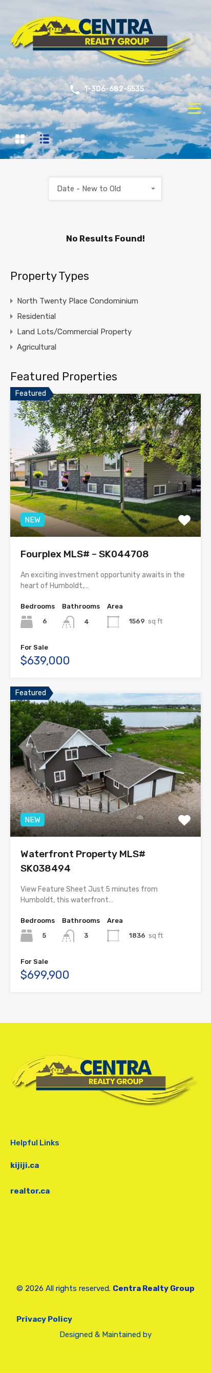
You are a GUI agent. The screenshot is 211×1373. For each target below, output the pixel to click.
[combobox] (105, 188)
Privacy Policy (44, 1319)
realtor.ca (30, 1191)
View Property (105, 508)
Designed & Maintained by (105, 1334)
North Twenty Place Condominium (77, 301)
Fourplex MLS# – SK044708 (84, 554)
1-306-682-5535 (114, 89)
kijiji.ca (24, 1165)
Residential (36, 316)
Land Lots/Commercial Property (74, 331)
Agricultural (36, 347)
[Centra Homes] (105, 67)
